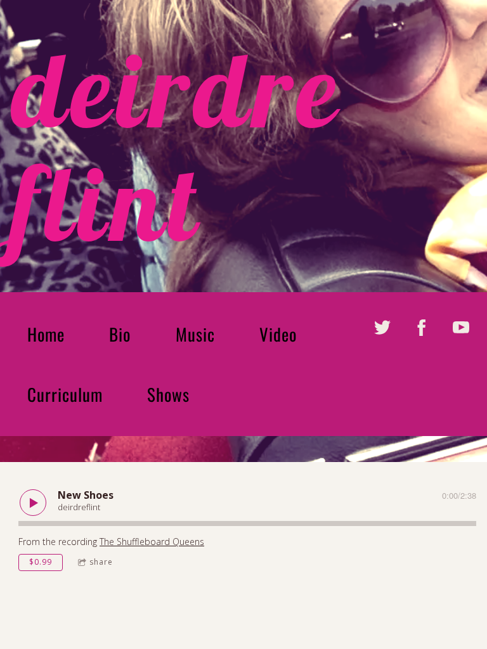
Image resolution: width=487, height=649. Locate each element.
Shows (168, 394)
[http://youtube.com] (461, 327)
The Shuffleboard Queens (152, 542)
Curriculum (65, 394)
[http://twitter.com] (382, 327)
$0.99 (40, 561)
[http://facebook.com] (421, 327)
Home (46, 334)
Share (101, 561)
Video (278, 334)
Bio (120, 334)
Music (195, 334)
